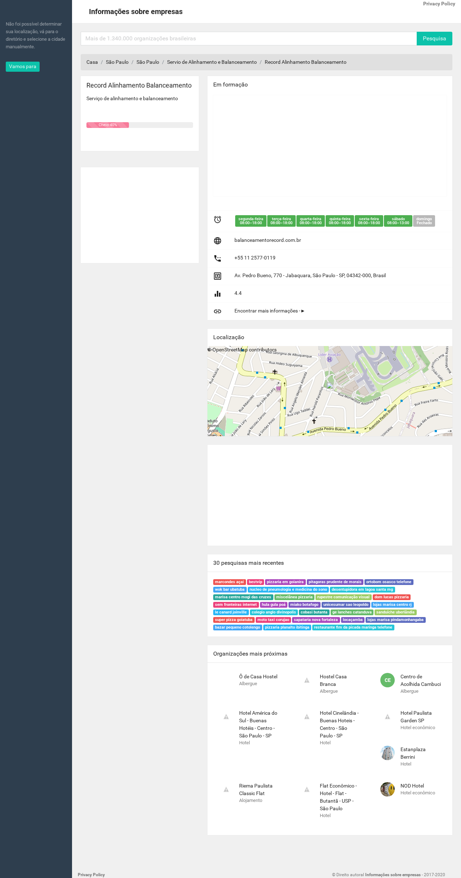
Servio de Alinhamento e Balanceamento (212, 62)
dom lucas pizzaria (392, 597)
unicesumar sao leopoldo (345, 604)
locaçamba (353, 619)
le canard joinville (231, 612)
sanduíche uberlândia (395, 612)
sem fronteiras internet (236, 604)
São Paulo (117, 62)
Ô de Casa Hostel (258, 676)
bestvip (255, 582)
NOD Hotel (412, 786)
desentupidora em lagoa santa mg (362, 589)
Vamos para (22, 66)
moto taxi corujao (273, 619)
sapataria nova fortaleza (316, 619)
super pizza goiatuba (233, 619)
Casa (92, 62)
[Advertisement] (140, 212)
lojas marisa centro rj (392, 604)
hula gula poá (274, 604)
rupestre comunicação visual (343, 597)
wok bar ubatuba (230, 589)
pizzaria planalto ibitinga (287, 627)
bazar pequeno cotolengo (237, 627)
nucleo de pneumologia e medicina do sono (288, 589)
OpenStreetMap (230, 349)
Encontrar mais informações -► (269, 311)
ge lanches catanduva (352, 612)
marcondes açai (229, 582)
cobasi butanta (314, 612)
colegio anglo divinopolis (274, 612)
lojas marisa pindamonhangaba (395, 619)
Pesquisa (434, 38)
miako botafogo (304, 604)
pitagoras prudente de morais (335, 582)
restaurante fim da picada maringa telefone (353, 627)
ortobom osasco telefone (388, 582)
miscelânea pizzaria (294, 597)
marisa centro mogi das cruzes (243, 597)
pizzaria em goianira (285, 582)
